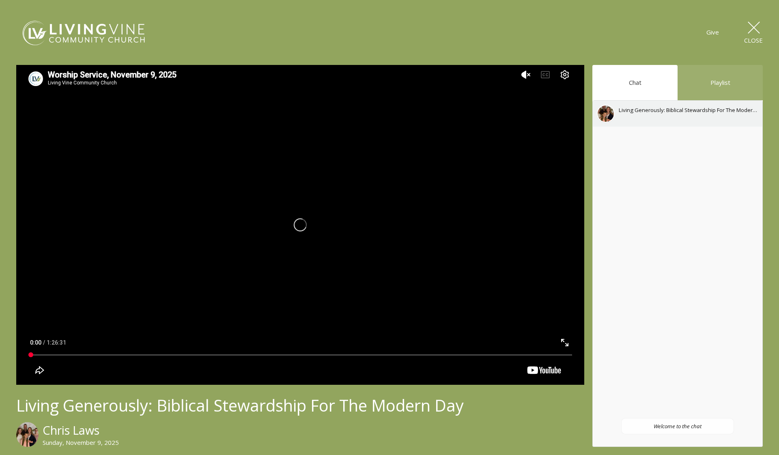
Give (712, 32)
